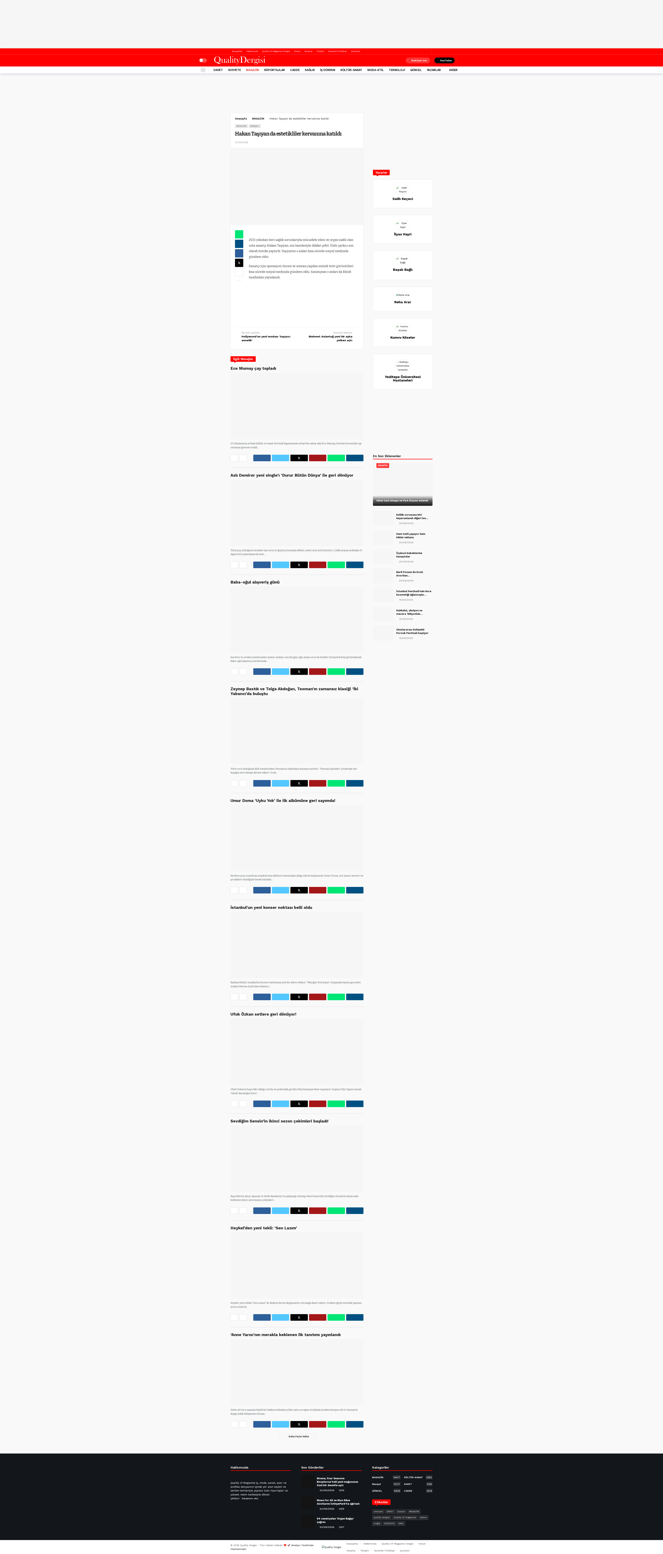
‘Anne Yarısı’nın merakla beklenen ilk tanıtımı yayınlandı (285, 1334)
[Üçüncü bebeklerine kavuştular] (383, 556)
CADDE (418, 1490)
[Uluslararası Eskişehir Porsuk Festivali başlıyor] (383, 633)
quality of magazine (405, 1517)
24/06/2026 (327, 1490)
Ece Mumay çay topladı (253, 368)
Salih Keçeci (402, 199)
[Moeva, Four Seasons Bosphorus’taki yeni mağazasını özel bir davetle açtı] (307, 1481)
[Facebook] (423, 51)
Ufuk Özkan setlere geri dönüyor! (263, 1014)
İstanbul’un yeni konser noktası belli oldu (271, 907)
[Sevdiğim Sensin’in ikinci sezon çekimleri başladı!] (296, 1158)
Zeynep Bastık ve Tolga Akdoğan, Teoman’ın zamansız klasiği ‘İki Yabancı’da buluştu (294, 691)
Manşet (254, 126)
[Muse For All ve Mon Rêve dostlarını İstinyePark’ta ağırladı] (307, 1502)
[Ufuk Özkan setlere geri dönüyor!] (296, 1052)
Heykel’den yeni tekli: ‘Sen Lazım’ (263, 1228)
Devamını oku (250, 1498)
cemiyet (378, 1511)
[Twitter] (428, 51)
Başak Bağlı (403, 269)
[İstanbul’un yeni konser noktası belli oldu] (296, 945)
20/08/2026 (406, 523)
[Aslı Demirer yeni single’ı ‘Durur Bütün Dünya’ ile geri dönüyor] (296, 513)
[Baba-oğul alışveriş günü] (296, 619)
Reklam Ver (419, 60)
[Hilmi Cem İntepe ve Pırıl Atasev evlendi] (403, 484)
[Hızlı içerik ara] (461, 60)
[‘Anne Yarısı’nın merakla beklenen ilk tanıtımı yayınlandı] (296, 1372)
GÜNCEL (386, 1490)
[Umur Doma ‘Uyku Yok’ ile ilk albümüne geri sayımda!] (296, 838)
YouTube (446, 60)
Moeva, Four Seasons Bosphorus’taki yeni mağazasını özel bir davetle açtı (337, 1482)
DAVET (418, 1484)
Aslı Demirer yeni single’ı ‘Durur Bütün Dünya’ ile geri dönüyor (291, 475)
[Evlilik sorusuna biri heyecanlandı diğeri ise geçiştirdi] (383, 518)
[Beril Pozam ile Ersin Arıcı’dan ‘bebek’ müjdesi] (383, 575)
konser (401, 1511)
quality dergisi (382, 1517)
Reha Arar (402, 302)
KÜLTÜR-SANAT (418, 1477)
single (377, 1523)
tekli (401, 1523)
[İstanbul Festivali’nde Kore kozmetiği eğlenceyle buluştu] (383, 594)
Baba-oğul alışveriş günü (255, 582)
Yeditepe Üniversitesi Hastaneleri (403, 378)
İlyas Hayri (402, 234)
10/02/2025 (241, 142)
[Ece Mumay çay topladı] (296, 406)
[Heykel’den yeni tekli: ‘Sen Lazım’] (296, 1265)
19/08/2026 (406, 599)
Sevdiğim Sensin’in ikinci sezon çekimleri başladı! (279, 1121)
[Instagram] (258, 1507)
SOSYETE (389, 1523)
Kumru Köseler (402, 337)
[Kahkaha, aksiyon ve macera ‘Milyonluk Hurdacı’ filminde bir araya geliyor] (383, 614)
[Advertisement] (331, 24)
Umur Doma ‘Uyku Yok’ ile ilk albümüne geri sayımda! (282, 800)
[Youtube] (250, 1507)
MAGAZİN (241, 126)
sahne (423, 1517)
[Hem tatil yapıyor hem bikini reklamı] (383, 537)
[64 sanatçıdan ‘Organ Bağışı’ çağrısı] (307, 1521)
